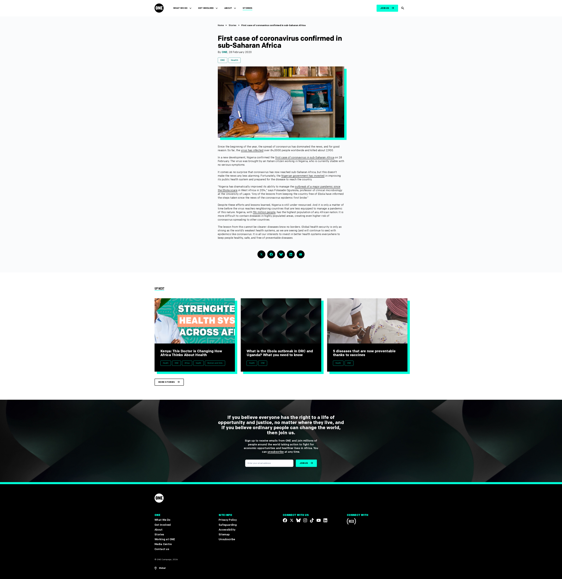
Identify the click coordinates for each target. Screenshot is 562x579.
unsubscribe (276, 451)
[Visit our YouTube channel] (318, 520)
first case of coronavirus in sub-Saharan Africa (304, 157)
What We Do (180, 8)
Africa (187, 363)
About (228, 8)
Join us (384, 8)
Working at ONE (165, 539)
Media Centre (163, 544)
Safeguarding (228, 524)
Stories (247, 8)
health (198, 363)
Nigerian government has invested (302, 175)
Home (221, 25)
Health (234, 60)
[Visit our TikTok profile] (312, 520)
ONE (224, 52)
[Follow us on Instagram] (305, 520)
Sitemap (224, 534)
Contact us (162, 549)
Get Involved (206, 8)
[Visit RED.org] (351, 522)
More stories (166, 382)
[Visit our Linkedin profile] (325, 520)
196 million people (264, 212)
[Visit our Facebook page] (285, 520)
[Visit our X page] (291, 520)
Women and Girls (215, 363)
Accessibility (227, 529)
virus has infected (252, 150)
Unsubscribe (227, 539)
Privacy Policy (228, 520)
